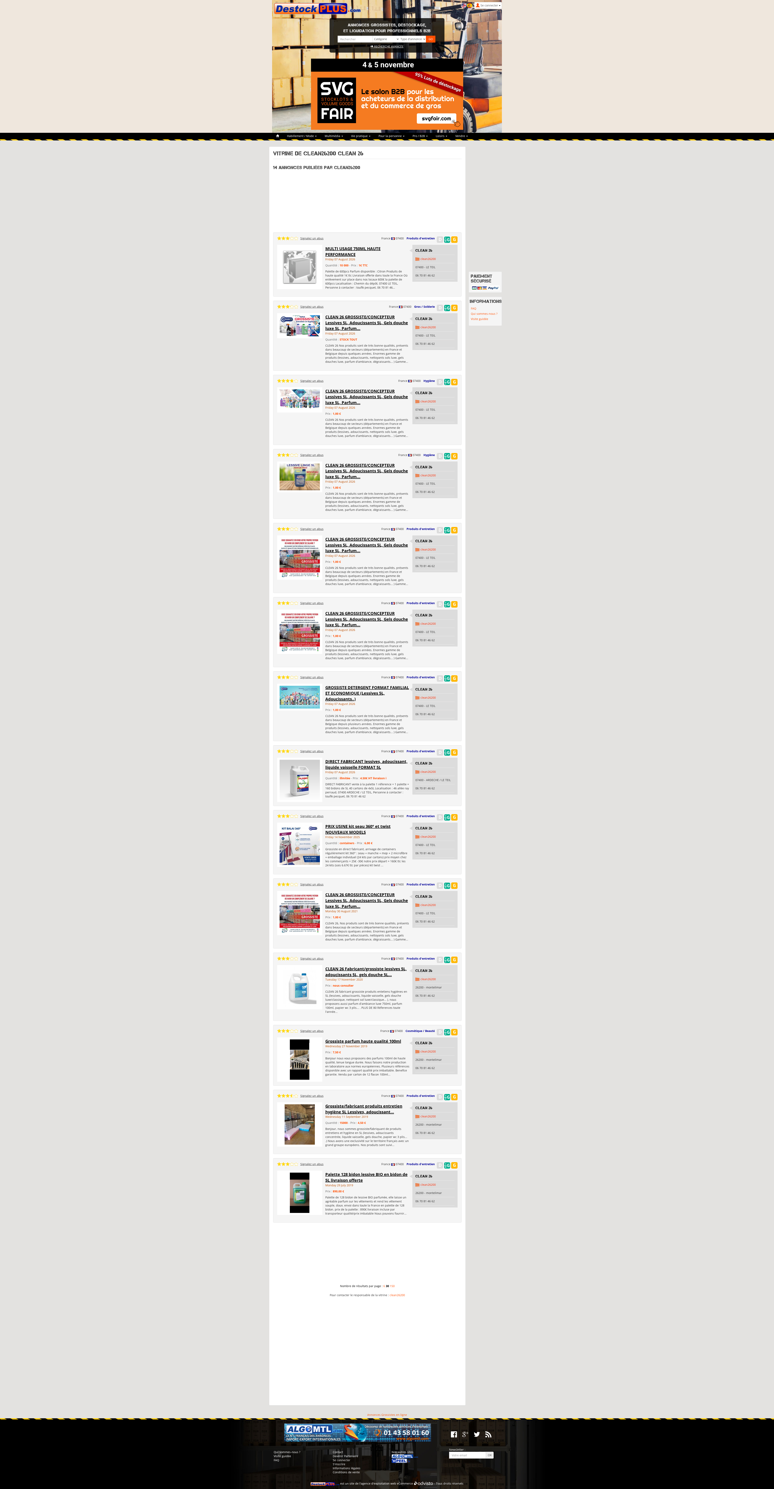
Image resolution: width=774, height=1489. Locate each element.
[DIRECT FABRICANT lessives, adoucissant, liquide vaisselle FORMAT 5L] (300, 779)
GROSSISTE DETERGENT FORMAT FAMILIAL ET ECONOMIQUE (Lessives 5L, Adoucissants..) (367, 693)
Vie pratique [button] (359, 136)
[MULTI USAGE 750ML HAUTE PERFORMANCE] (300, 267)
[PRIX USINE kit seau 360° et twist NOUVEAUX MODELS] (300, 844)
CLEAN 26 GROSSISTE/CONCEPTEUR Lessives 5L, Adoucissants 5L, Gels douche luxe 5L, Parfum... (366, 322)
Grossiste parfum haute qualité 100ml (363, 1041)
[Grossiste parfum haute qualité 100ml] (299, 1059)
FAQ (473, 308)
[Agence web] (423, 1483)
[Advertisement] (367, 200)
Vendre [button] (460, 136)
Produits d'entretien (421, 238)
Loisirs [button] (440, 136)
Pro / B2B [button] (419, 136)
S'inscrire (339, 1464)
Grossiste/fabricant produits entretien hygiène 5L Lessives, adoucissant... (363, 1109)
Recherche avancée (388, 46)
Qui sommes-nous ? (484, 314)
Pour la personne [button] (391, 136)
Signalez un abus (312, 238)
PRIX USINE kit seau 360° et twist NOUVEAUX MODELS (358, 829)
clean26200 (428, 259)
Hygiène (429, 381)
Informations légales (346, 1468)
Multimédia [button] (333, 136)
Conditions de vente (346, 1472)
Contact (338, 1452)
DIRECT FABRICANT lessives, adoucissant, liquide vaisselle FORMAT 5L (366, 764)
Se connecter (341, 1460)
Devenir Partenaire (345, 1456)
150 (392, 1286)
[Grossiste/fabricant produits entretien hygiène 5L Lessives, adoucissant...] (300, 1124)
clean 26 (424, 250)
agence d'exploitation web (378, 1483)
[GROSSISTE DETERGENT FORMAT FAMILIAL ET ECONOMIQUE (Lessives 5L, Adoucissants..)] (300, 697)
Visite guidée (479, 319)
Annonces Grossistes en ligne (387, 1415)
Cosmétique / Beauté (420, 1031)
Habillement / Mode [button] (301, 136)
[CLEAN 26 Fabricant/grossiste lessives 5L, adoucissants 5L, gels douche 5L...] (299, 987)
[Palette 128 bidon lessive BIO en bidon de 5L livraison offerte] (299, 1192)
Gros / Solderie (424, 307)
